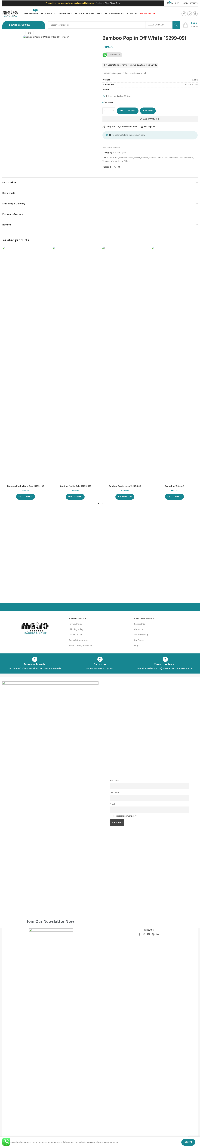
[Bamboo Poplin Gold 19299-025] (75, 364)
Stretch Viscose (186, 158)
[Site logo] (10, 14)
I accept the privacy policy (125, 816)
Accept (188, 1142)
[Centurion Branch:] (165, 659)
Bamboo (123, 158)
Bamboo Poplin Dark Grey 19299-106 (25, 486)
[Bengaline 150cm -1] (174, 364)
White (127, 161)
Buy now (148, 110)
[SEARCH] (176, 25)
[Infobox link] (50, 802)
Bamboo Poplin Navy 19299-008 (125, 486)
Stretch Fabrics (171, 158)
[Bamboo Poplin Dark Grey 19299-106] (25, 364)
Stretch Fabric (156, 158)
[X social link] (115, 167)
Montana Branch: (35, 664)
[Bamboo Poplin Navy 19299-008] (125, 364)
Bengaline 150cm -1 (174, 486)
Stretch (144, 158)
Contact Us (139, 624)
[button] (25, 497)
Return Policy (75, 635)
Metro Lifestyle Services (80, 645)
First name (114, 780)
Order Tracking (141, 635)
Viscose (106, 161)
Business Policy (77, 619)
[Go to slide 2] (101, 503)
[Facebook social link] (184, 13)
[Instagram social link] (189, 13)
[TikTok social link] (195, 13)
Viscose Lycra (119, 152)
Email (112, 804)
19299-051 (113, 158)
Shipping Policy (76, 629)
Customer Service (144, 619)
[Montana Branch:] (34, 659)
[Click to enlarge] (30, 33)
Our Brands (139, 640)
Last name (114, 792)
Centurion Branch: (165, 664)
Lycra (131, 158)
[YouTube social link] (148, 934)
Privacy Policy (75, 624)
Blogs (136, 645)
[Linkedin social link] (158, 934)
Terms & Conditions (78, 640)
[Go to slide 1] (98, 503)
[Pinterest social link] (119, 167)
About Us (138, 629)
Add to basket (127, 110)
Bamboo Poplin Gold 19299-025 (75, 486)
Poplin (137, 158)
